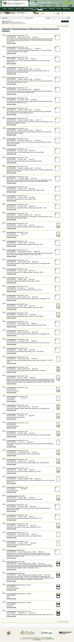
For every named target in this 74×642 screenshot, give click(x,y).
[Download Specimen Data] (65, 21)
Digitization (52, 8)
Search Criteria (13, 12)
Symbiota (39, 639)
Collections (11, 8)
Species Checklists (28, 8)
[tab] (12, 18)
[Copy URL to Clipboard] (67, 21)
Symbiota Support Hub (50, 638)
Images (37, 8)
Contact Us (58, 2)
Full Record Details (11, 43)
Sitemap (33, 9)
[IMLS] (46, 633)
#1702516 (50, 637)
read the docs (37, 638)
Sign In (65, 2)
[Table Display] (62, 21)
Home (5, 8)
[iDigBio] (27, 633)
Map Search (19, 8)
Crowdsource (43, 8)
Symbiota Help (67, 8)
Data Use (59, 8)
